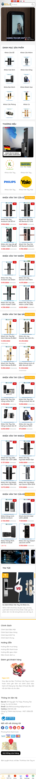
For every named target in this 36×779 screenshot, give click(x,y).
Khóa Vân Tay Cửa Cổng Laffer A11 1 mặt (8, 400)
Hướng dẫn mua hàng (9, 647)
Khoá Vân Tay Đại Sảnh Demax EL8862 (8, 337)
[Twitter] (6, 727)
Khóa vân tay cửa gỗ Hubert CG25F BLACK (9, 245)
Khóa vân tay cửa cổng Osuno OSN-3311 (25, 425)
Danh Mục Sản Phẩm (13, 47)
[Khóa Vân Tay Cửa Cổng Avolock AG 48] (27, 390)
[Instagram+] (10, 727)
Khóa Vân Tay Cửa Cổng (15, 377)
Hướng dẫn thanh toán (9, 649)
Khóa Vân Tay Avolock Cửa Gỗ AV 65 (8, 220)
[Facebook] (2, 727)
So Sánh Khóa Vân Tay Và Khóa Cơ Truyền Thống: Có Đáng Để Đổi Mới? (16, 605)
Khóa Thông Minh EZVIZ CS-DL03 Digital (7, 542)
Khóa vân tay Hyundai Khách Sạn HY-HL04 (26, 459)
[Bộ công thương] (8, 718)
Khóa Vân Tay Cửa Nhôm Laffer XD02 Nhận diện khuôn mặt (26, 304)
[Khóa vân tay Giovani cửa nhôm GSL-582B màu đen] (27, 268)
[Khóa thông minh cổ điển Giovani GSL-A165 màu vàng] (27, 354)
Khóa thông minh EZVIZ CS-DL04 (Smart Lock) (7, 517)
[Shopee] (18, 727)
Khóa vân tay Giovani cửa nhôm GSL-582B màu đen (26, 279)
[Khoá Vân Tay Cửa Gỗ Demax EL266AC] (27, 235)
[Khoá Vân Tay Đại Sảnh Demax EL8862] (9, 327)
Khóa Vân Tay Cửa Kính (15, 494)
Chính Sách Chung (7, 638)
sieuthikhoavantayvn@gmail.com (18, 707)
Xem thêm (30, 198)
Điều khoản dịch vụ (8, 655)
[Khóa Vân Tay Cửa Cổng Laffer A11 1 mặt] (9, 390)
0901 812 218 (11, 709)
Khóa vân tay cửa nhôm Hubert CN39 (8, 303)
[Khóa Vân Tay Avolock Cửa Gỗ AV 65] (9, 210)
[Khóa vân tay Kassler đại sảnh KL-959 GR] (27, 327)
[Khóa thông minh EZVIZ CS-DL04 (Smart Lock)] (9, 507)
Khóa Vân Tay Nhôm (13, 256)
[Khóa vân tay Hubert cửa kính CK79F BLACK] (27, 531)
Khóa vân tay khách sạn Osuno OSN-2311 (8, 483)
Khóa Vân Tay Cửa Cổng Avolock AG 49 (8, 425)
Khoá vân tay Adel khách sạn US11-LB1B (8, 459)
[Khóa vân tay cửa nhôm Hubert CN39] (9, 293)
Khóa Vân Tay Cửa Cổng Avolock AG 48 (26, 400)
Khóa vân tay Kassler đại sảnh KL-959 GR (26, 337)
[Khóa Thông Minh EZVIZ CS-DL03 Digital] (9, 531)
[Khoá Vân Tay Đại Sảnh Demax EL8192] (9, 354)
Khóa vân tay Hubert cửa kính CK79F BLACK (27, 542)
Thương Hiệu (9, 124)
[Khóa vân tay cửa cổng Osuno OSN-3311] (27, 415)
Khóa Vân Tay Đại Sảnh (15, 314)
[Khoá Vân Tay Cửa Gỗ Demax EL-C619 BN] (27, 210)
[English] (15, 1)
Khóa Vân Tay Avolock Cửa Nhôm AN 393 (8, 279)
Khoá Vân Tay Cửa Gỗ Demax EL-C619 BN (26, 220)
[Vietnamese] (12, 1)
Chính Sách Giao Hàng (9, 632)
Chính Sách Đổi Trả (8, 635)
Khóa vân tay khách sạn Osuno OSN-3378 (27, 483)
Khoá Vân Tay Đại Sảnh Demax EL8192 (8, 364)
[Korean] (21, 1)
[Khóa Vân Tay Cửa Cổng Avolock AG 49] (9, 415)
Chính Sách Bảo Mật (8, 629)
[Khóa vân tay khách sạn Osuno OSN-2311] (9, 473)
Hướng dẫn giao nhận (9, 652)
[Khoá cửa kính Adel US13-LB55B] (27, 507)
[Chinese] (18, 1)
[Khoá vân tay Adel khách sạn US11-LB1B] (9, 448)
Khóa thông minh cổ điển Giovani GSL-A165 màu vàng (26, 364)
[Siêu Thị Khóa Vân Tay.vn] (6, 4)
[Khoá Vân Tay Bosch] (18, 142)
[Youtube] (14, 727)
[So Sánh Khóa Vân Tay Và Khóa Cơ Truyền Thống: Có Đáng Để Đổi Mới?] (18, 587)
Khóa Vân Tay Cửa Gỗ (14, 197)
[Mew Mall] (15, 557)
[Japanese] (24, 1)
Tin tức (7, 568)
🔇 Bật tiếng (29, 39)
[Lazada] (22, 727)
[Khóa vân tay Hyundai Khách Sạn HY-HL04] (27, 448)
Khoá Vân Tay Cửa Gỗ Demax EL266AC (26, 245)
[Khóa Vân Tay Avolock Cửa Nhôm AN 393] (9, 268)
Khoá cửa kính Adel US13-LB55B (26, 517)
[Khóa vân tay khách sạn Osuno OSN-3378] (27, 473)
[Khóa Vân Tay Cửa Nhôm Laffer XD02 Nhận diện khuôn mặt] (27, 293)
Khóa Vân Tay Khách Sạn (16, 436)
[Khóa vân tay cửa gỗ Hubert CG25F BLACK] (9, 235)
